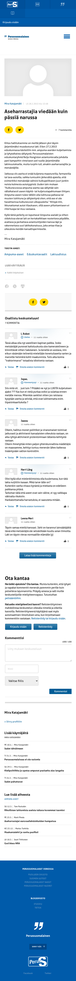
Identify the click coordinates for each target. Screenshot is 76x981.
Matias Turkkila (22, 829)
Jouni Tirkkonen (21, 840)
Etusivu (38, 904)
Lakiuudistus (58, 254)
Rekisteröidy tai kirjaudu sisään (48, 618)
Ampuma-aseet (14, 254)
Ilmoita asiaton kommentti (32, 367)
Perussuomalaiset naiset (38, 882)
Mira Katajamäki (13, 104)
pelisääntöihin (13, 598)
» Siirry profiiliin (13, 721)
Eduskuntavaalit (37, 254)
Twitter (48, 973)
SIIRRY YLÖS (36, 947)
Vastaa (10, 367)
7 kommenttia (65, 130)
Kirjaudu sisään (11, 22)
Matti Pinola (19, 817)
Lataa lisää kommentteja (37, 555)
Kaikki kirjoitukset (15, 272)
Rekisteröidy (45, 626)
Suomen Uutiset (38, 878)
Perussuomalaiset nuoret (38, 886)
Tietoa (38, 907)
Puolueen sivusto (38, 874)
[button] (67, 36)
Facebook (28, 973)
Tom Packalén (20, 807)
